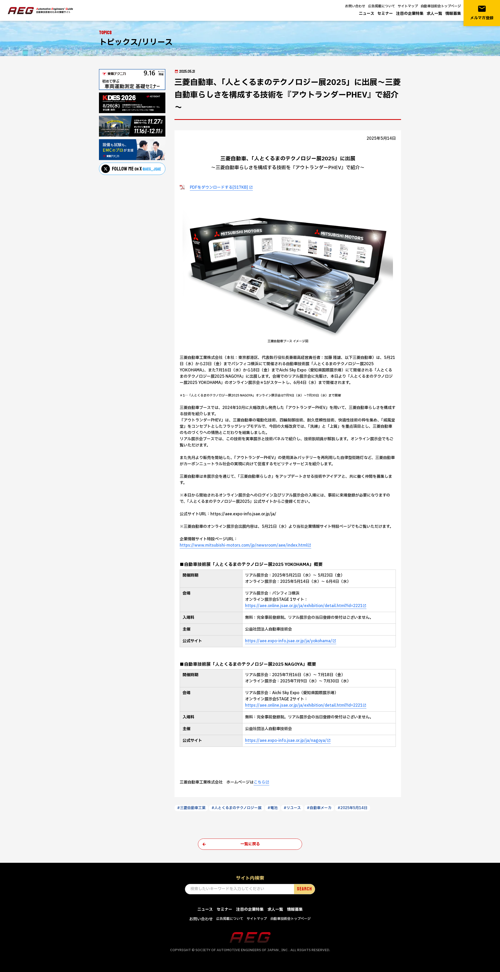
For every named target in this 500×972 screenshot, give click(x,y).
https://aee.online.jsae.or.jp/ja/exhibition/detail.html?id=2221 (303, 606)
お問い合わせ (355, 6)
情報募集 (453, 14)
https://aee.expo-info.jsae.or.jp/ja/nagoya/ (286, 741)
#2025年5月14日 (352, 808)
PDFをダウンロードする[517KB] (219, 188)
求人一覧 (434, 14)
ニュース (366, 14)
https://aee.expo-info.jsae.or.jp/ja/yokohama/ (288, 641)
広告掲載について (381, 6)
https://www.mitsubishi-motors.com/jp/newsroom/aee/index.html (243, 545)
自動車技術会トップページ (441, 6)
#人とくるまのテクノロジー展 (236, 808)
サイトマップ (408, 6)
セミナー (385, 14)
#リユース (292, 808)
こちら (259, 782)
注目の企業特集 (409, 14)
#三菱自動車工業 (191, 808)
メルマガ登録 (481, 12)
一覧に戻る (250, 844)
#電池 (272, 808)
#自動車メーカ (319, 808)
